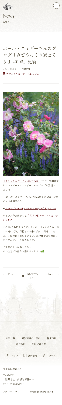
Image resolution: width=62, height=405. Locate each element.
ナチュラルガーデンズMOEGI (22, 73)
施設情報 (26, 68)
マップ (14, 355)
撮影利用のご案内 (31, 338)
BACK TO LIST (32, 276)
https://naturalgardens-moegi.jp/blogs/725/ (30, 208)
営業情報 (32, 355)
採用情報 (51, 338)
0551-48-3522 (17, 384)
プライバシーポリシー (13, 391)
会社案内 (20, 343)
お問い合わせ (39, 343)
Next (51, 274)
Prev (10, 274)
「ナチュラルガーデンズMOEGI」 (22, 181)
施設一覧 (10, 338)
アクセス (51, 355)
